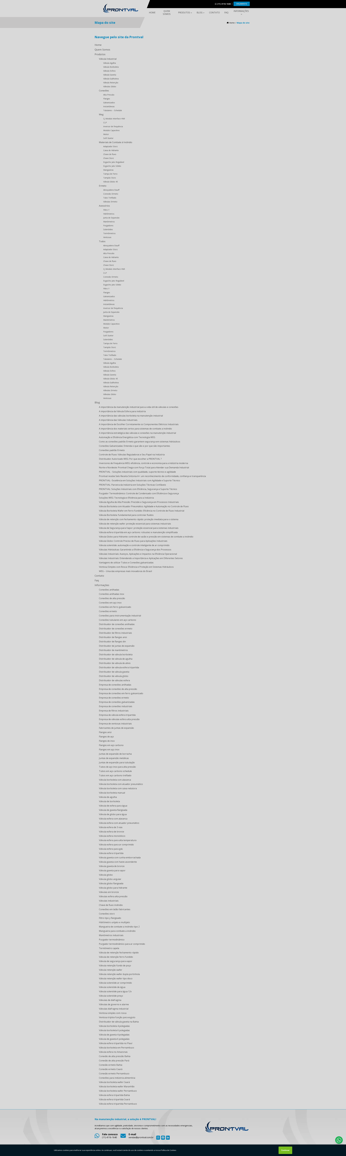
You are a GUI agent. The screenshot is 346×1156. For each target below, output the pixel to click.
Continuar (285, 1150)
